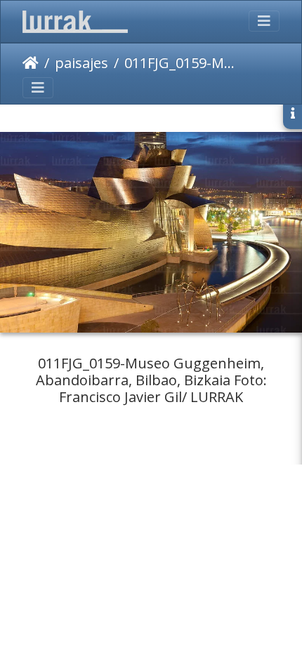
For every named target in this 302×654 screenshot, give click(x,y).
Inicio (30, 63)
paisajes (81, 62)
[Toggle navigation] (264, 21)
